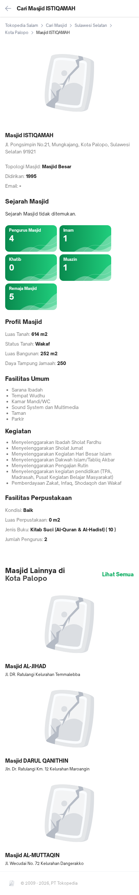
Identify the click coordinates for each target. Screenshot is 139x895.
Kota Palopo (16, 32)
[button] (69, 632)
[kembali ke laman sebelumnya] (8, 8)
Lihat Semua (118, 574)
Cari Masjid (56, 25)
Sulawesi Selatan (91, 25)
